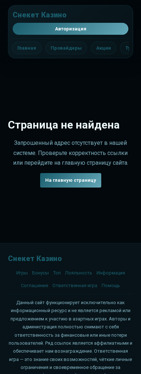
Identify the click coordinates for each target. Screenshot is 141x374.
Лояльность (78, 273)
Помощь (111, 285)
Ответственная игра (74, 285)
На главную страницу (70, 180)
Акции (103, 48)
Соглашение (34, 285)
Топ (57, 273)
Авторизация (70, 28)
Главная (26, 48)
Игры (22, 273)
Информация (111, 273)
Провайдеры (66, 48)
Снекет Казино (40, 14)
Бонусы (40, 273)
